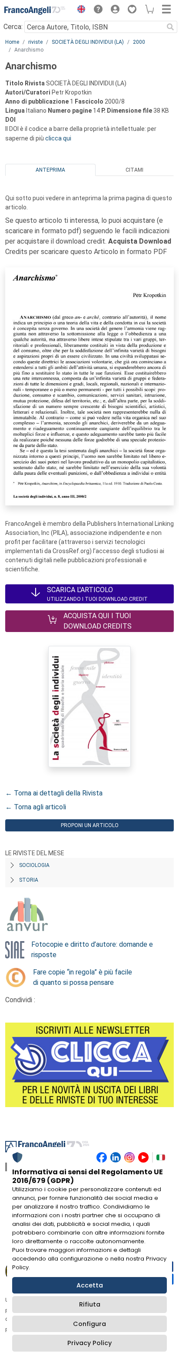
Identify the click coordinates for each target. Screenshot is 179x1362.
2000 (139, 42)
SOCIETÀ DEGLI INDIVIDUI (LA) (88, 42)
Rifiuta (89, 1304)
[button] (79, 10)
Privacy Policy (89, 1343)
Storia (28, 880)
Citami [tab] (134, 170)
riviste (35, 42)
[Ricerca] (170, 27)
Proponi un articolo (90, 825)
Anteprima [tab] (50, 170)
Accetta (89, 1285)
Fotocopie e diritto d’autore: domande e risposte (92, 949)
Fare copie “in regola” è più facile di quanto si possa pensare (82, 977)
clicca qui (58, 138)
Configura (89, 1324)
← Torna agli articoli (35, 807)
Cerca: (13, 27)
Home (12, 42)
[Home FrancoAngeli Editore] (34, 10)
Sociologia (34, 865)
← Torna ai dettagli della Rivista (54, 793)
